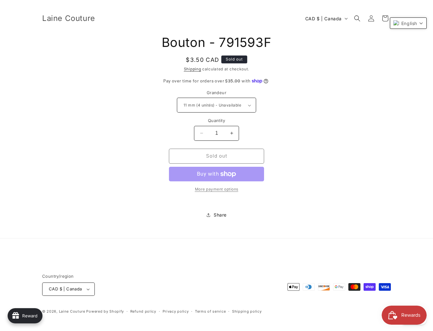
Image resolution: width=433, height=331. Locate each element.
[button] (357, 18)
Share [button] (220, 214)
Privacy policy (176, 311)
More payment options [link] (216, 189)
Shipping (192, 69)
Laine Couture (72, 311)
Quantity (216, 120)
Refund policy (143, 311)
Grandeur (216, 92)
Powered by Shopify (105, 311)
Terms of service (210, 311)
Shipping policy (247, 311)
